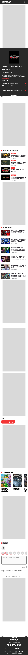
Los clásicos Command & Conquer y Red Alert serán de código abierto (18, 156)
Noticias (13, 153)
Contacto (9, 642)
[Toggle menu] (24, 2)
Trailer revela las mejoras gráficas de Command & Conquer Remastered (18, 163)
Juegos (13, 167)
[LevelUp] (5, 649)
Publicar (23, 567)
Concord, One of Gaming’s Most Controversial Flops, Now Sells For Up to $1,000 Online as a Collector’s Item (18, 275)
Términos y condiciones (16, 642)
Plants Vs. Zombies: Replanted (4, 491)
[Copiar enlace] (13, 422)
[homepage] (6, 2)
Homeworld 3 (17, 489)
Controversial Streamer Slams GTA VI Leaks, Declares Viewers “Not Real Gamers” (19, 266)
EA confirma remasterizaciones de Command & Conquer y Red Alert (18, 178)
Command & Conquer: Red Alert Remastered (17, 170)
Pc (11, 72)
